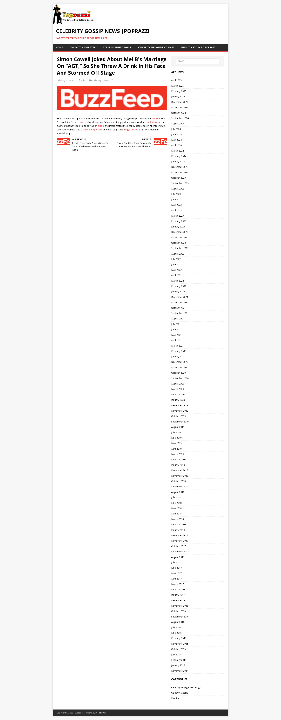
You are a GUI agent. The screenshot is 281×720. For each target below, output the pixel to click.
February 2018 (178, 524)
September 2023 (180, 183)
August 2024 (177, 123)
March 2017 (177, 584)
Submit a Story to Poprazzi (198, 47)
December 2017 (179, 535)
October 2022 (178, 242)
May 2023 (176, 204)
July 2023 (176, 193)
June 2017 (176, 567)
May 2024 (176, 139)
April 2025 (176, 80)
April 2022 (176, 275)
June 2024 (176, 134)
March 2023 (177, 215)
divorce (156, 118)
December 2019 (179, 405)
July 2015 (176, 654)
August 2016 (177, 621)
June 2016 (176, 632)
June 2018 (176, 502)
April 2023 (176, 210)
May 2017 (176, 573)
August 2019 (177, 426)
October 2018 (178, 481)
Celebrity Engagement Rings (156, 47)
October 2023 (178, 177)
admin (84, 80)
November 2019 (179, 410)
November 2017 (179, 540)
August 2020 (177, 383)
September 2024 (180, 118)
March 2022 (177, 280)
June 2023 (176, 199)
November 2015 (179, 643)
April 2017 (176, 578)
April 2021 (176, 340)
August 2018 (177, 492)
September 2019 (180, 421)
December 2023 (179, 166)
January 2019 (178, 464)
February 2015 (178, 659)
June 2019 (176, 437)
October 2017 (178, 546)
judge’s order (131, 129)
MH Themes (100, 712)
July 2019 (176, 432)
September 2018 (180, 486)
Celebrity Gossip (101, 80)
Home (59, 47)
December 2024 (179, 102)
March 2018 (177, 519)
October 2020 (178, 372)
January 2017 (178, 594)
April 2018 (176, 513)
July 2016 (176, 627)
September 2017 (180, 551)
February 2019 (178, 459)
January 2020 (178, 399)
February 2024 (178, 156)
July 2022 (176, 259)
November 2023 (179, 172)
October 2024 (178, 112)
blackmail (155, 122)
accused (79, 122)
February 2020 (178, 394)
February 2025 (178, 91)
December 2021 (179, 297)
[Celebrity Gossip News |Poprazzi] (74, 22)
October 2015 (178, 649)
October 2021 (178, 307)
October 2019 (178, 416)
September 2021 (180, 313)
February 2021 (178, 351)
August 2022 (177, 253)
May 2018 (176, 508)
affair (101, 125)
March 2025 (177, 85)
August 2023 (177, 188)
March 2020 (177, 389)
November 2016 (179, 605)
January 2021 (178, 356)
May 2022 (176, 269)
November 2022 (179, 237)
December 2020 (179, 361)
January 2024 (178, 161)
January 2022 (178, 291)
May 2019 (176, 443)
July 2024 (176, 129)
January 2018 (178, 529)
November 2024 (179, 107)
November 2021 (179, 302)
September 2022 (180, 248)
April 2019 (176, 448)
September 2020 (180, 378)
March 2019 (177, 454)
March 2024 (177, 150)
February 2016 (178, 638)
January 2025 (178, 96)
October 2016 (178, 611)
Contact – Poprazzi (82, 47)
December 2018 (179, 470)
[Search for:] (198, 61)
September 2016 (180, 616)
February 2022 (178, 286)
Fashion (175, 698)
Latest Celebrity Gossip (116, 47)
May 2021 (176, 334)
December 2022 (179, 231)
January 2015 (178, 665)
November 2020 (179, 367)
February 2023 (178, 221)
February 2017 (178, 589)
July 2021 (176, 324)
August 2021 (177, 318)
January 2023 (178, 226)
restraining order (92, 129)
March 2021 (177, 345)
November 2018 (179, 475)
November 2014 (179, 670)
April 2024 (176, 145)
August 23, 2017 (68, 80)
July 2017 (176, 562)
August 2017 (177, 557)
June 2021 (176, 329)
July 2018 (176, 497)
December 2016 (179, 600)
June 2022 (176, 264)
